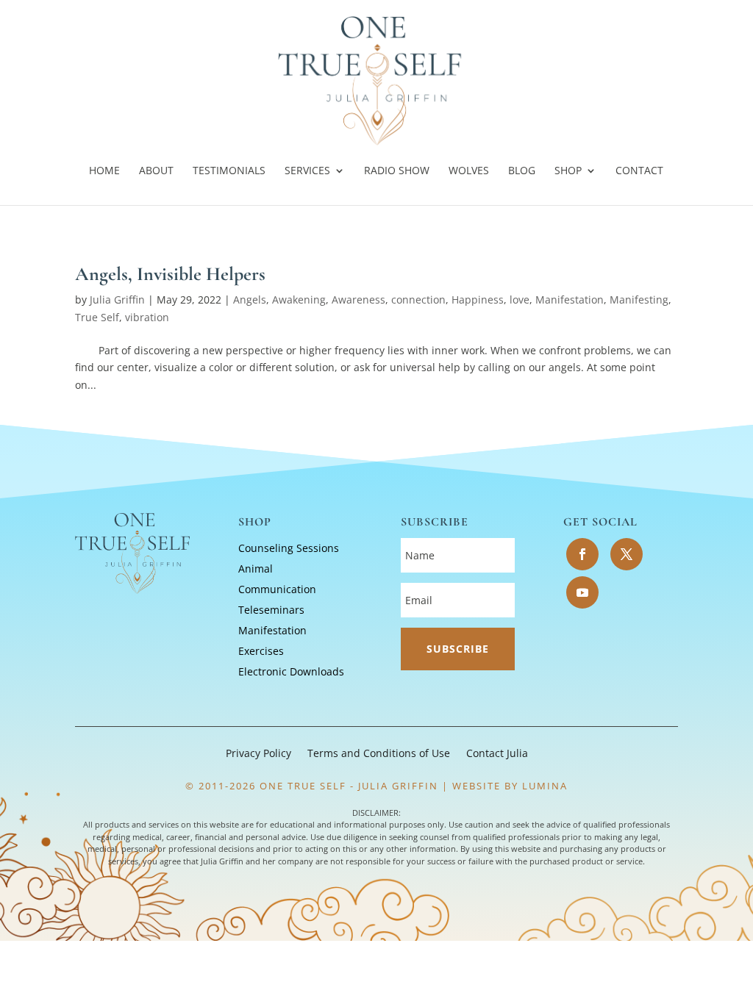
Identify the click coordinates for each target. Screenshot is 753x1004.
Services (307, 171)
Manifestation (569, 299)
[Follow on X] (626, 554)
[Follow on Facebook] (582, 554)
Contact (639, 171)
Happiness (478, 299)
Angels (249, 299)
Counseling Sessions (288, 548)
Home (104, 171)
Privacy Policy (258, 754)
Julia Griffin (117, 299)
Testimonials (229, 171)
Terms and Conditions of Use (378, 754)
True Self (97, 317)
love (519, 299)
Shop (568, 171)
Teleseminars (271, 610)
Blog (521, 171)
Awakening (299, 299)
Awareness (358, 299)
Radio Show (396, 171)
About (156, 171)
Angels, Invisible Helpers (170, 273)
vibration (147, 317)
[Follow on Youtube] (582, 592)
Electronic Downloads (291, 671)
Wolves (469, 171)
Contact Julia (497, 754)
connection (418, 299)
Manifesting (639, 299)
